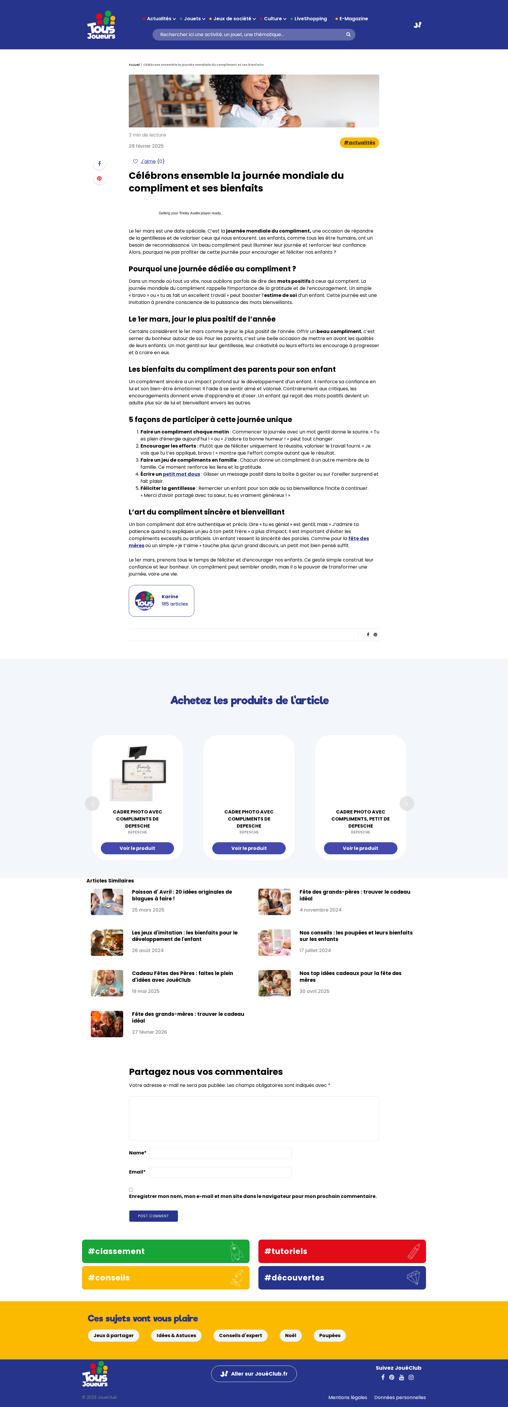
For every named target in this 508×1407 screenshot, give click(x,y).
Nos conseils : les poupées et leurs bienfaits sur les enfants (356, 936)
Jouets (192, 18)
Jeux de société (232, 18)
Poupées (329, 1335)
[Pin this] (99, 178)
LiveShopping (311, 18)
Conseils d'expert (240, 1335)
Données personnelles (400, 1397)
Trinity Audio (189, 213)
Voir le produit (137, 848)
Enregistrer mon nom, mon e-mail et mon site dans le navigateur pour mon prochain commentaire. (253, 1196)
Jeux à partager (113, 1335)
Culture (273, 18)
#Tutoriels (286, 1251)
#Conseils (109, 1277)
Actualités (159, 18)
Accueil (134, 65)
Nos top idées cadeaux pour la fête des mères (351, 977)
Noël (290, 1335)
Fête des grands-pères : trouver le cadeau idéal (355, 895)
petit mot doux (181, 474)
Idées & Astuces (176, 1335)
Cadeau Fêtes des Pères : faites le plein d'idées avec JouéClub (182, 977)
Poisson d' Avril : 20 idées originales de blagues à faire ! (182, 895)
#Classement (116, 1251)
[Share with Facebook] (99, 164)
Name (138, 1152)
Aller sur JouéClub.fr (418, 25)
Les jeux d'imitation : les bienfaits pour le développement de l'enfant (185, 936)
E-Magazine (354, 18)
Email (137, 1172)
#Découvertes (294, 1277)
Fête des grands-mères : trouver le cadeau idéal (188, 1017)
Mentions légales (347, 1397)
